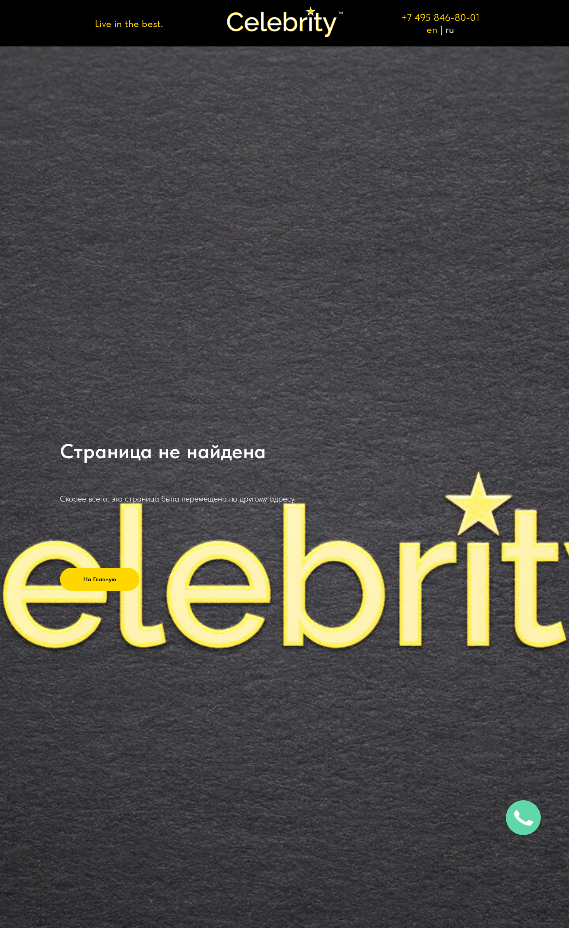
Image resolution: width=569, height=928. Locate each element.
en (432, 29)
